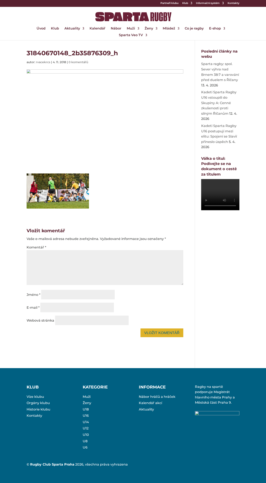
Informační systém (208, 3)
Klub (185, 3)
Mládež (169, 28)
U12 (86, 428)
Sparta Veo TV (131, 35)
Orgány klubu (38, 403)
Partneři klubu (169, 3)
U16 (86, 416)
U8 (85, 441)
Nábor (116, 28)
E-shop (215, 28)
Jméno (33, 295)
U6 (85, 447)
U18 (86, 409)
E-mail (33, 308)
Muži (131, 28)
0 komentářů (78, 62)
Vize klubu (35, 397)
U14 (86, 422)
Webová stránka (40, 320)
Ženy (149, 28)
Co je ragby (194, 28)
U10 (86, 435)
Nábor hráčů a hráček (157, 397)
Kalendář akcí (150, 403)
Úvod (41, 28)
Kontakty (233, 3)
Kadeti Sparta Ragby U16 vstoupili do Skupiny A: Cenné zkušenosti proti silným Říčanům (218, 102)
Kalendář (97, 28)
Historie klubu (38, 409)
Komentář (36, 247)
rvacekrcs (43, 62)
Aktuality (72, 28)
